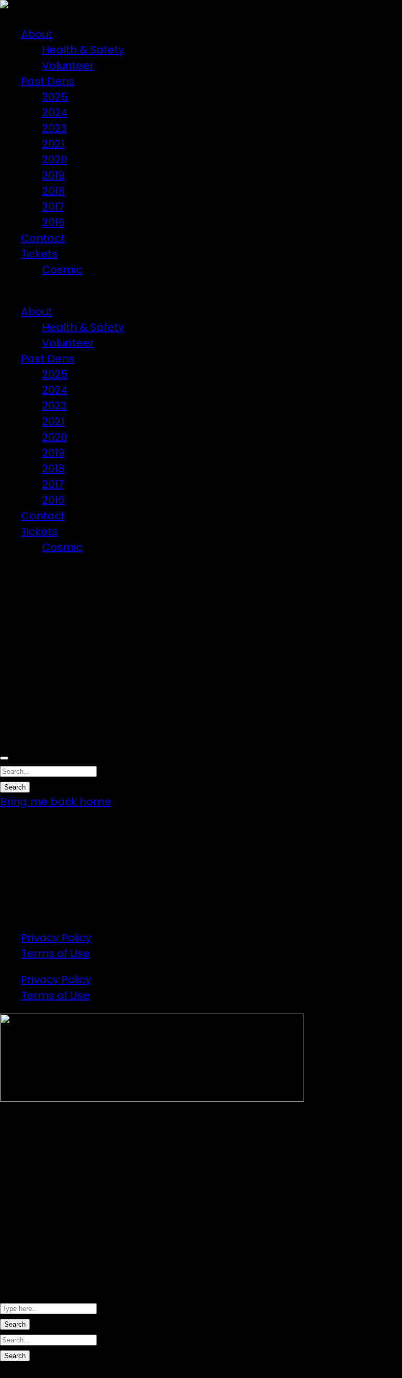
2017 (53, 206)
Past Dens (47, 81)
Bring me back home (55, 801)
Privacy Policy (56, 937)
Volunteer (68, 65)
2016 (53, 222)
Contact (43, 238)
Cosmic (62, 269)
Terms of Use (55, 953)
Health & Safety (83, 49)
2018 (53, 191)
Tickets (39, 254)
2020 (54, 159)
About (36, 34)
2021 (53, 144)
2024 (55, 112)
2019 (53, 175)
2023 (54, 128)
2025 (55, 97)
